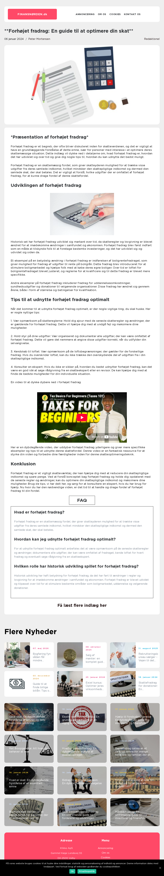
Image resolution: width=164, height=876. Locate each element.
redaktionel (152, 38)
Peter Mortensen (39, 38)
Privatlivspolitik (87, 871)
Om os (102, 14)
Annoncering (85, 14)
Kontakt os (132, 14)
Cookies (115, 14)
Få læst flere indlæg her (82, 605)
